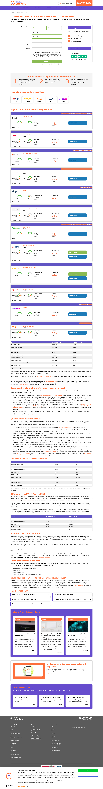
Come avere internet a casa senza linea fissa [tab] (23, 594)
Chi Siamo (12, 739)
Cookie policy (13, 750)
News (12, 758)
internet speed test (78, 585)
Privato (37, 28)
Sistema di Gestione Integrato (16, 737)
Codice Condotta (14, 748)
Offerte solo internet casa (36, 730)
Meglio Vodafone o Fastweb (57, 746)
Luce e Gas (15, 8)
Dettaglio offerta (17, 127)
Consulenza (73, 123)
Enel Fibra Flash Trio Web (30, 153)
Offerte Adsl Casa (34, 727)
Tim (52, 732)
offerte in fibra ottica (86, 404)
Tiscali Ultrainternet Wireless (30, 209)
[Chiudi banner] (100, 769)
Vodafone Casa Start (28, 289)
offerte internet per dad (43, 455)
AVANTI (46, 61)
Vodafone (53, 733)
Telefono (28, 48)
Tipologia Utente (25, 27)
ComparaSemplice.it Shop (16, 757)
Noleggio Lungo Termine (15, 734)
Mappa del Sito (13, 760)
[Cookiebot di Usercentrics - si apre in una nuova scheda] (9, 786)
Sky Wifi (25, 307)
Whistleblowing (13, 743)
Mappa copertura (75, 728)
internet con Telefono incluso (66, 427)
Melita (53, 730)
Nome (28, 40)
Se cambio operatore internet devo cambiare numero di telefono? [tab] (70, 599)
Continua (33, 650)
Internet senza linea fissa (36, 739)
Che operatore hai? (25, 36)
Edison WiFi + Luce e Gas (29, 172)
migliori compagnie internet (44, 376)
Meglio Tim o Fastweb (56, 741)
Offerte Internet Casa (35, 724)
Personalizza (87, 774)
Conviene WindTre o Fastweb (57, 748)
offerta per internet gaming (24, 453)
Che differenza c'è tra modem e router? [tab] (63, 594)
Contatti (12, 744)
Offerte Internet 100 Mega (36, 736)
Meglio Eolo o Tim (55, 747)
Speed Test (33, 734)
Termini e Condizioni (14, 746)
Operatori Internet (55, 724)
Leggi (34, 704)
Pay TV (64, 8)
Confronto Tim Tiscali (56, 744)
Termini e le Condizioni (49, 63)
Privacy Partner (13, 751)
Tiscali (53, 737)
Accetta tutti (88, 770)
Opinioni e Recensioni (15, 754)
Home (12, 12)
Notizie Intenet (75, 726)
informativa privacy (41, 52)
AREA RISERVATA (67, 3)
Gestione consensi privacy (16, 753)
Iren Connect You (27, 116)
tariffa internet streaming (49, 451)
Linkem (53, 726)
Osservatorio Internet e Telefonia (78, 727)
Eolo (52, 739)
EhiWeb (53, 729)
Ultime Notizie (82, 8)
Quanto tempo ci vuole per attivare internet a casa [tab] (24, 599)
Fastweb (53, 734)
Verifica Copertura (34, 735)
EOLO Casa (26, 190)
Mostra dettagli (22, 786)
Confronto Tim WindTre (56, 743)
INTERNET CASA (26, 8)
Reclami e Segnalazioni (15, 755)
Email (28, 44)
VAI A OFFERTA (73, 252)
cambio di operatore (44, 557)
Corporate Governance (15, 740)
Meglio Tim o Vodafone (56, 740)
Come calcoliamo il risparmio (16, 741)
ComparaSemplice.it (14, 724)
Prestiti (49, 8)
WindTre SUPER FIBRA (29, 326)
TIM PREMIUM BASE (28, 246)
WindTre (53, 736)
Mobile (57, 8)
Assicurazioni (38, 8)
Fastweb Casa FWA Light (29, 267)
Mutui (72, 8)
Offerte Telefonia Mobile (15, 732)
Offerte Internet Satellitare (36, 738)
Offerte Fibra (33, 726)
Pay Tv (12, 736)
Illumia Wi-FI (26, 135)
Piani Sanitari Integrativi (15, 733)
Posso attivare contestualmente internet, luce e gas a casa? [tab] (27, 604)
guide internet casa (49, 690)
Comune (28, 32)
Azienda (52, 28)
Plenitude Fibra (27, 227)
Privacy (12, 747)
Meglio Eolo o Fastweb (56, 750)
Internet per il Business (35, 729)
